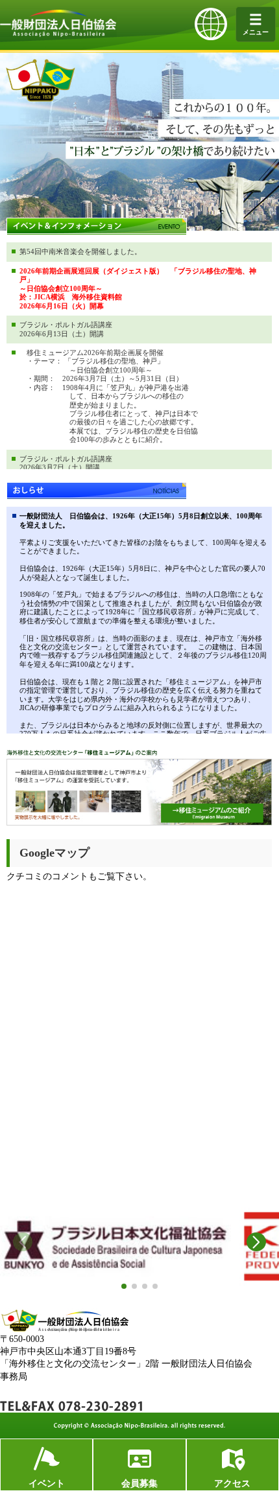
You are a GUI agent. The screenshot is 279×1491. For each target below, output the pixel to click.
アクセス (232, 1483)
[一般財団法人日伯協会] (58, 34)
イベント (47, 1483)
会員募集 (139, 1483)
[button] (124, 1286)
